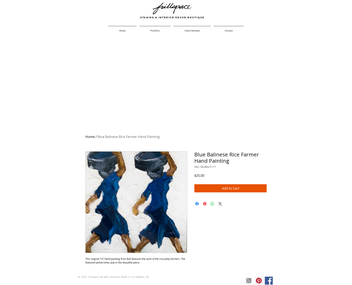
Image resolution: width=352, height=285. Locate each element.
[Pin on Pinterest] (204, 203)
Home (90, 136)
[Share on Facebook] (197, 203)
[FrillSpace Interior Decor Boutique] (249, 281)
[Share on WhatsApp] (212, 203)
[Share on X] (220, 203)
